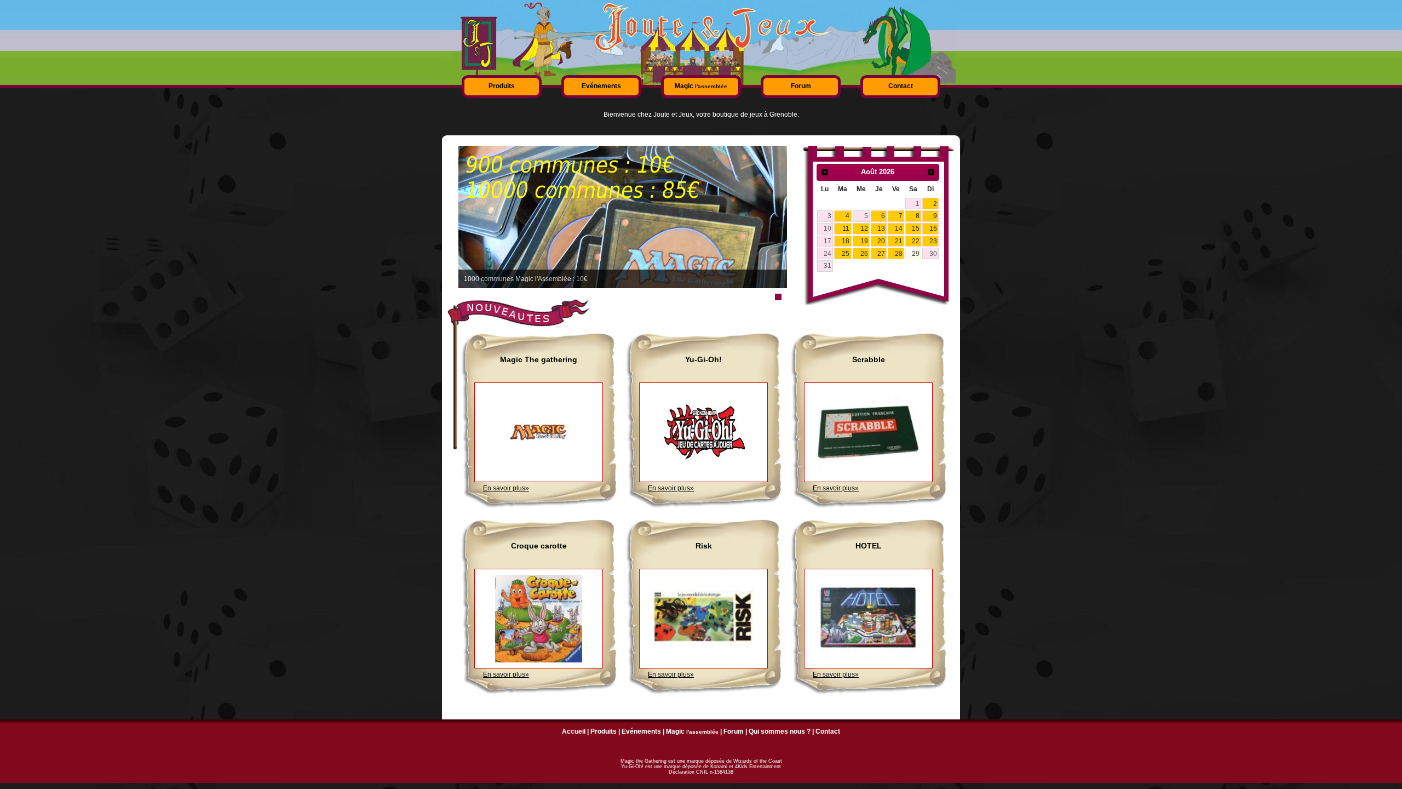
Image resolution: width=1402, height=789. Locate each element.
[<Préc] (824, 172)
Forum (801, 86)
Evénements (601, 86)
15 (916, 228)
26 (864, 254)
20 (881, 241)
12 (864, 228)
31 (827, 266)
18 (845, 241)
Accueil (573, 731)
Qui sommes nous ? (780, 731)
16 (933, 228)
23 (933, 241)
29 (916, 254)
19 (864, 241)
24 (827, 254)
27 (881, 254)
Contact (900, 86)
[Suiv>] (931, 172)
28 (899, 254)
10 (827, 228)
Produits (502, 86)
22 (916, 241)
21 (899, 241)
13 (881, 228)
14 (899, 228)
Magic (701, 86)
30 (933, 254)
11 (845, 228)
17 (827, 241)
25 (845, 254)
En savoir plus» (506, 488)
